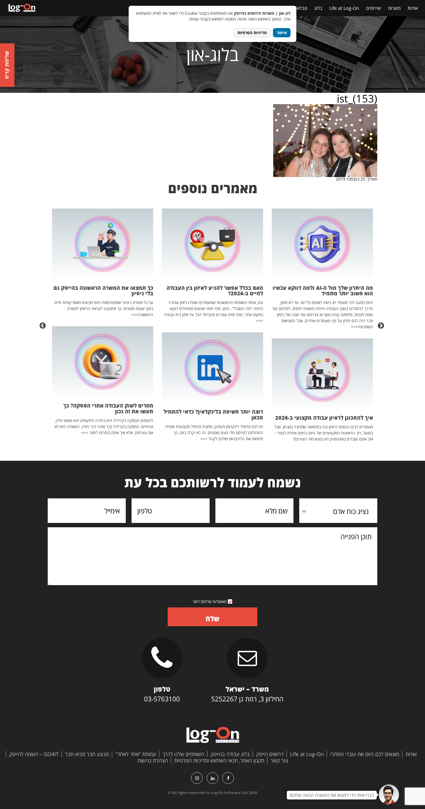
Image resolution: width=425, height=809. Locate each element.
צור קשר (279, 760)
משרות (394, 8)
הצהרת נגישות (153, 760)
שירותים (373, 8)
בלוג (318, 8)
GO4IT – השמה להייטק (34, 754)
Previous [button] (382, 325)
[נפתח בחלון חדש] (228, 778)
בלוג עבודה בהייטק (230, 754)
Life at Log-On (344, 8)
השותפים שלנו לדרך (183, 754)
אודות (413, 8)
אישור (282, 32)
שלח (212, 618)
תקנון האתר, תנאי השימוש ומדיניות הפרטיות (219, 760)
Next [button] (43, 325)
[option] (322, 325)
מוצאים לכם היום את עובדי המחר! (364, 754)
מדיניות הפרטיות (252, 32)
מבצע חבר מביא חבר (87, 754)
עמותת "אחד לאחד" (135, 754)
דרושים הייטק (270, 754)
